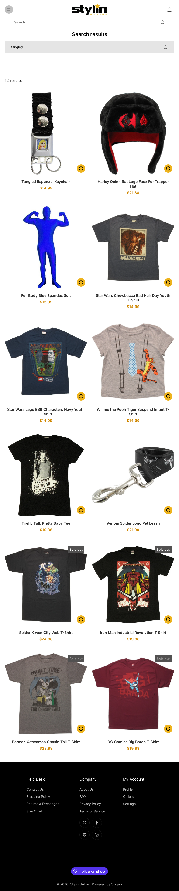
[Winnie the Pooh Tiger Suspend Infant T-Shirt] (133, 361)
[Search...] (162, 22)
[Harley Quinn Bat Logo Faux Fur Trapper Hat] (133, 133)
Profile (128, 789)
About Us (86, 789)
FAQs (83, 796)
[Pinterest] (84, 835)
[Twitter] (84, 823)
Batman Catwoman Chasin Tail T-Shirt (46, 741)
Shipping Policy (38, 796)
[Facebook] (97, 823)
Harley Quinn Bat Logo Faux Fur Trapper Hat (133, 184)
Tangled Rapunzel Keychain (46, 181)
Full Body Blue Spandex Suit (46, 295)
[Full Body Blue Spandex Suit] (46, 247)
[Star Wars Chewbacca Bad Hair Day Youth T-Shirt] (133, 247)
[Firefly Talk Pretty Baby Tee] (46, 475)
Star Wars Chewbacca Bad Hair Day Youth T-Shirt (133, 297)
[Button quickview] (81, 168)
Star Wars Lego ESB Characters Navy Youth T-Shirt (46, 411)
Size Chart (34, 811)
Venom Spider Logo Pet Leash (133, 523)
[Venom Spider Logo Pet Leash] (133, 475)
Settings (129, 804)
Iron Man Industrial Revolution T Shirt (133, 632)
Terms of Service (92, 811)
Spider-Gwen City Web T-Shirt (46, 632)
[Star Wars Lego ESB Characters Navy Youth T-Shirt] (46, 361)
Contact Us (35, 789)
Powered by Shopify (107, 884)
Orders (128, 796)
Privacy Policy (90, 804)
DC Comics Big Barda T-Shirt (133, 741)
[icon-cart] (169, 9)
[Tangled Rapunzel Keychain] (46, 133)
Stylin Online (79, 884)
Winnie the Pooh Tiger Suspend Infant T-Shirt (133, 411)
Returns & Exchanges (43, 804)
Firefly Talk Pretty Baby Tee (46, 523)
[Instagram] (97, 835)
